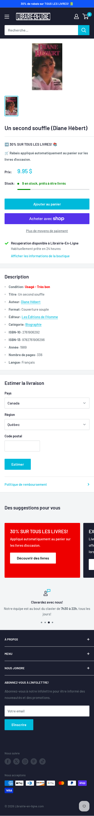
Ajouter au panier (47, 204)
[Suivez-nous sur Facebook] (8, 761)
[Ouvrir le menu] (7, 16)
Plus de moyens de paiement (47, 231)
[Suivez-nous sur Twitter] (16, 761)
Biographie (33, 324)
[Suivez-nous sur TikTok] (42, 761)
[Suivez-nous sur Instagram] (25, 761)
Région (10, 414)
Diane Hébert (31, 302)
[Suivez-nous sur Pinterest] (34, 761)
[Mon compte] (76, 16)
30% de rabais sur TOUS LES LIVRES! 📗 (47, 3)
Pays (8, 393)
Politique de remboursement (26, 484)
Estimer (17, 464)
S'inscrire (18, 724)
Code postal (13, 436)
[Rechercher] (83, 30)
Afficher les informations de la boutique (40, 256)
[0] (86, 16)
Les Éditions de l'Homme (40, 317)
